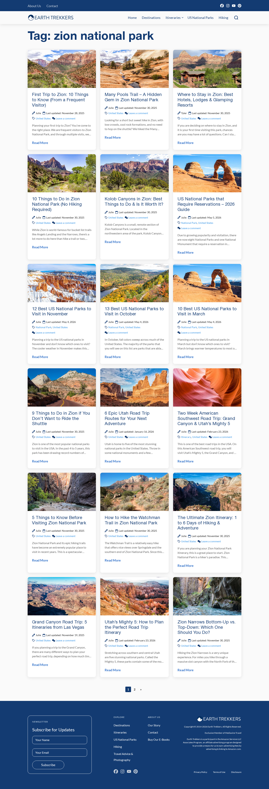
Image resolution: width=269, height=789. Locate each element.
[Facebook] (222, 6)
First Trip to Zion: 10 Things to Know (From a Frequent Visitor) (60, 100)
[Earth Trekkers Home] (51, 17)
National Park (189, 222)
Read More (40, 143)
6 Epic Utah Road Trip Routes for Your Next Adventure (127, 419)
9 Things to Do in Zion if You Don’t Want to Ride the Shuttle (61, 419)
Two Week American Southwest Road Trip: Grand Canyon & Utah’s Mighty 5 (206, 419)
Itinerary (186, 436)
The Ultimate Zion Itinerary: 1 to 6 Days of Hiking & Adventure (207, 523)
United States (43, 118)
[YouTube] (234, 6)
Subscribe (48, 765)
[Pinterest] (239, 6)
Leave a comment (65, 118)
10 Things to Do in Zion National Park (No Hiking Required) (57, 204)
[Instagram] (228, 6)
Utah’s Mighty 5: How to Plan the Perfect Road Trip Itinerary (134, 627)
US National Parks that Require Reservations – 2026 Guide (206, 204)
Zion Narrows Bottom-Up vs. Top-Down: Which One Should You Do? (207, 627)
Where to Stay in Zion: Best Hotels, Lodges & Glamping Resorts (205, 100)
